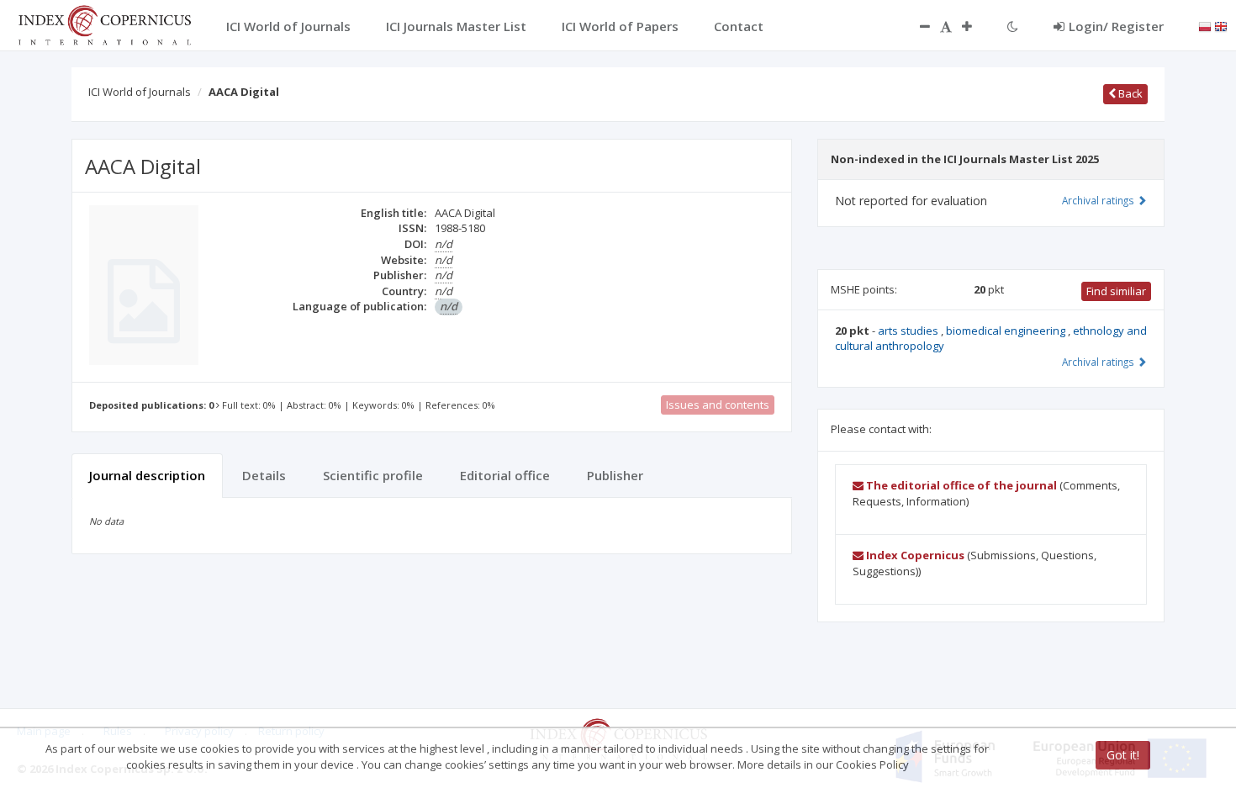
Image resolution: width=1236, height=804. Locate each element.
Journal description (147, 475)
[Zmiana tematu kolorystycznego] (1013, 26)
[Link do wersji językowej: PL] (1205, 25)
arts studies (909, 330)
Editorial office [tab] (505, 475)
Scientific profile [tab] (373, 475)
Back (1129, 93)
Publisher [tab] (615, 475)
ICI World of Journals (139, 91)
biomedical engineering (1007, 330)
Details (264, 475)
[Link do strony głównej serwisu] (104, 23)
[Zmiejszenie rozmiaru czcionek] (916, 26)
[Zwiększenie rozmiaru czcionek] (975, 26)
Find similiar (1116, 291)
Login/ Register (1116, 26)
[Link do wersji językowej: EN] (1221, 25)
